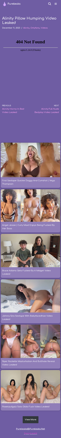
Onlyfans (35, 28)
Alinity (26, 28)
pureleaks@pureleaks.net (30, 429)
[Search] (49, 3)
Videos (44, 28)
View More (30, 419)
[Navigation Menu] (55, 4)
